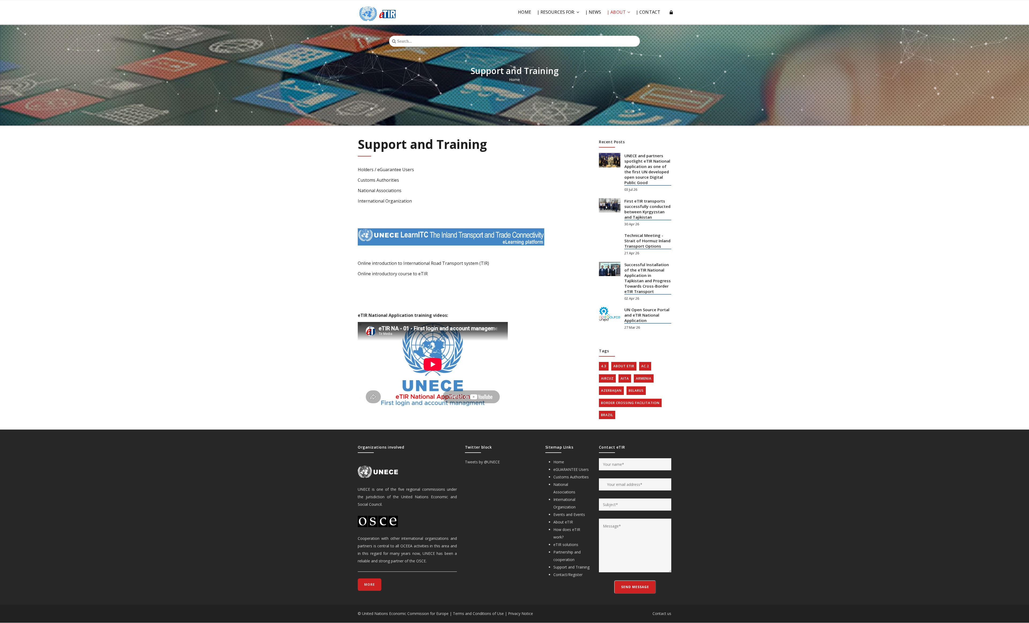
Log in (670, 13)
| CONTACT (648, 12)
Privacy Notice (520, 613)
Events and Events (569, 514)
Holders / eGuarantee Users (386, 170)
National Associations (379, 190)
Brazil (607, 415)
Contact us (662, 613)
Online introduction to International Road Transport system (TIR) (423, 263)
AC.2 (645, 366)
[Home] (378, 11)
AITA (625, 378)
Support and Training (571, 567)
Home (524, 12)
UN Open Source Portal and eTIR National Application (646, 315)
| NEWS (593, 12)
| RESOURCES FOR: (556, 12)
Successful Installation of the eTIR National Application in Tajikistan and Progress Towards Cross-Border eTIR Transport (647, 278)
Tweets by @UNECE (482, 461)
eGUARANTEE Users (571, 469)
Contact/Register (568, 574)
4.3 (603, 366)
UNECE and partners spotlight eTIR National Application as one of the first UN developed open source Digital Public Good (647, 169)
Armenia (643, 378)
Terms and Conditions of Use (478, 613)
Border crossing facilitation (630, 403)
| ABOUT (617, 12)
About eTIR (563, 522)
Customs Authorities (378, 180)
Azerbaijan (611, 390)
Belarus (636, 390)
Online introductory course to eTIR (393, 274)
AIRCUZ (607, 378)
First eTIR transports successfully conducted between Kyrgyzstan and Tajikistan (647, 209)
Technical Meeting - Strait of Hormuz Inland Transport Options (647, 241)
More (369, 584)
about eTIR (623, 366)
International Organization (385, 201)
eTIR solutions (565, 544)
